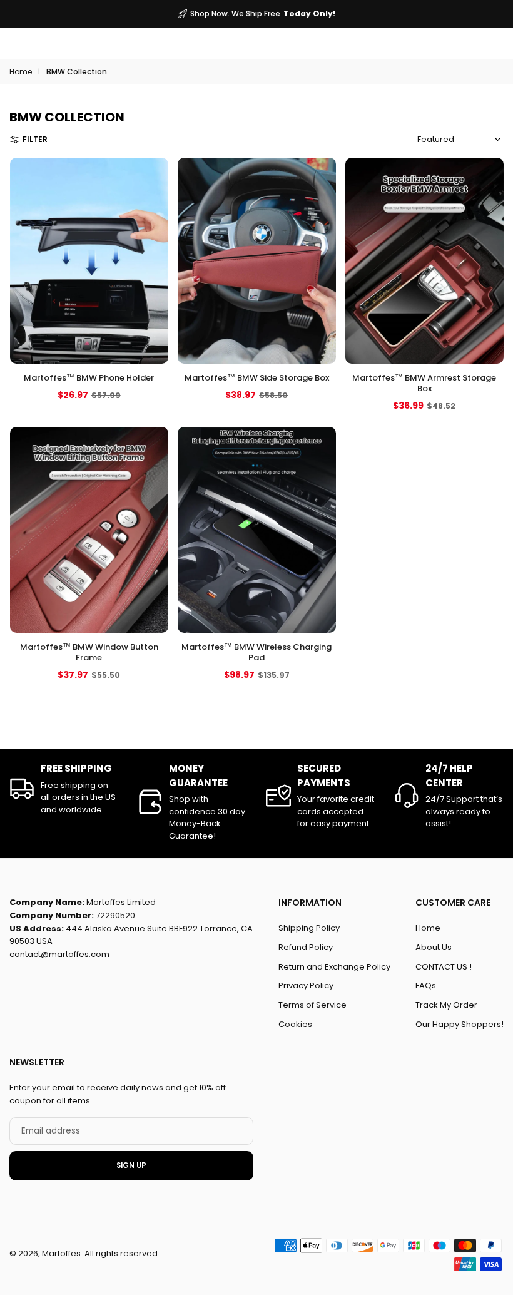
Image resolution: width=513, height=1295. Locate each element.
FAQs (425, 985)
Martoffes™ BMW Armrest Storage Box (424, 383)
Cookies (295, 1024)
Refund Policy (305, 947)
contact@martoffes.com (59, 954)
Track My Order (446, 1005)
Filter (35, 139)
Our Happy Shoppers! (459, 1024)
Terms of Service (312, 1005)
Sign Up (131, 1165)
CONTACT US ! (443, 966)
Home (20, 71)
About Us (433, 947)
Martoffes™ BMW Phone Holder (89, 378)
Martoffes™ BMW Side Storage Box (256, 378)
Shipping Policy (309, 928)
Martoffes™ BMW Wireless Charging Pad (256, 652)
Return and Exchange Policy (334, 966)
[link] (64, 789)
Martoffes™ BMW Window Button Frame (88, 652)
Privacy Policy (305, 985)
